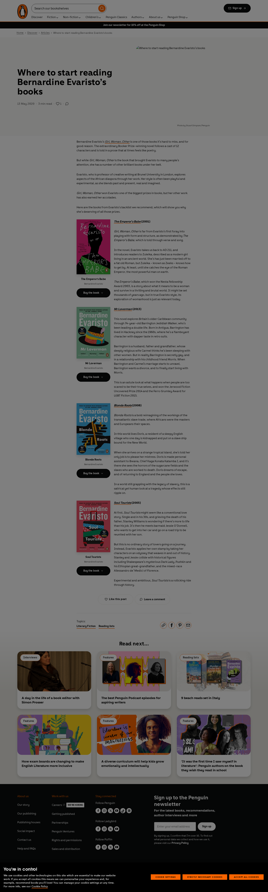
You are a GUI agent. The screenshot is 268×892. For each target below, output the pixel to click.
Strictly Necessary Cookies (204, 877)
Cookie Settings (166, 877)
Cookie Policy (40, 886)
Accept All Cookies (246, 877)
